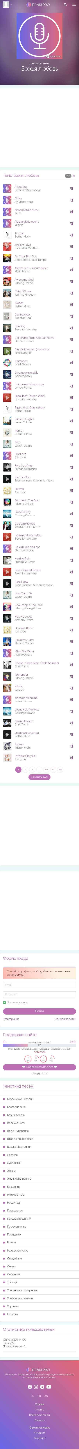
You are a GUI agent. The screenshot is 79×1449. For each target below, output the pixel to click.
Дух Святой (14, 1163)
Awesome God (24, 279)
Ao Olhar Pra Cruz (26, 256)
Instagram (40, 1432)
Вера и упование (18, 1131)
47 (53, 770)
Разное (11, 1242)
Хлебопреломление (20, 1298)
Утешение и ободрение (22, 1290)
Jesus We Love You (27, 733)
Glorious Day (22, 512)
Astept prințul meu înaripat (31, 268)
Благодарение (16, 1107)
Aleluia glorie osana (27, 221)
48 (60, 770)
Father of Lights (24, 419)
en (46, 1396)
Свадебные (14, 1258)
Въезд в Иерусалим (19, 1146)
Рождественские (17, 1250)
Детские (12, 1155)
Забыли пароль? (65, 1019)
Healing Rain (22, 558)
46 (46, 770)
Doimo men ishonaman (29, 384)
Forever (19, 489)
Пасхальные (15, 1210)
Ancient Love (23, 245)
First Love (20, 454)
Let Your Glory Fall (25, 756)
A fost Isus (21, 187)
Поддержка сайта (39, 1415)
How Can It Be (24, 593)
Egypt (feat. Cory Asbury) (30, 407)
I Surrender (21, 674)
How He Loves (23, 616)
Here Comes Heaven (28, 570)
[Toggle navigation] (74, 4)
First (17, 442)
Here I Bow (21, 581)
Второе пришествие (20, 1139)
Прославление (16, 1226)
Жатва (11, 1170)
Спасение (13, 1274)
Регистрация (11, 1019)
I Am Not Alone (24, 628)
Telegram (39, 1438)
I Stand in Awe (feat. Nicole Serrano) (37, 663)
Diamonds (21, 361)
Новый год (13, 1202)
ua (39, 1396)
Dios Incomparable (26, 372)
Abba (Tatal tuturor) (27, 210)
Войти (39, 1011)
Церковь (12, 1314)
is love (18, 686)
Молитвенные (15, 1194)
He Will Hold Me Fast (27, 547)
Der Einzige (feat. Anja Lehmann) (34, 338)
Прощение (14, 1234)
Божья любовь (16, 1115)
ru (32, 1396)
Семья (11, 1266)
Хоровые (13, 1306)
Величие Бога (16, 1123)
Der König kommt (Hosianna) (32, 349)
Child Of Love (23, 291)
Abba (18, 198)
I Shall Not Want (24, 651)
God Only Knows (25, 523)
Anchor (19, 233)
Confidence (22, 314)
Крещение (13, 1186)
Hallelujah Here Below (28, 535)
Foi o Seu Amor (24, 465)
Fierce (18, 430)
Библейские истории (20, 1099)
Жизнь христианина (19, 1178)
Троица (12, 1282)
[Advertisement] (39, 127)
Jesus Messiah (24, 721)
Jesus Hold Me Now (27, 709)
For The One (22, 477)
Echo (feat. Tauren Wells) (30, 396)
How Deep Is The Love (29, 605)
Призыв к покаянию (19, 1218)
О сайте (39, 1409)
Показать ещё (39, 777)
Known (19, 744)
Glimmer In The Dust (27, 500)
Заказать (40, 1420)
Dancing (20, 326)
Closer (19, 303)
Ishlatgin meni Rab (26, 698)
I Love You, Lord (24, 640)
